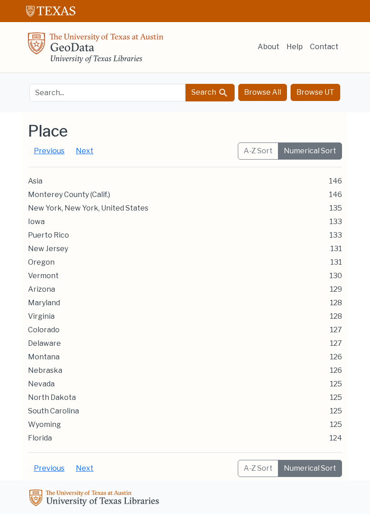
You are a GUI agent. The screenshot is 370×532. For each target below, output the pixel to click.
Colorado (44, 330)
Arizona (41, 289)
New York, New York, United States (88, 208)
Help (295, 46)
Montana (44, 357)
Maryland (44, 302)
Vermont (43, 275)
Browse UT (315, 92)
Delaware (44, 343)
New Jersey (48, 248)
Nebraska (45, 370)
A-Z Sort (258, 151)
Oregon (41, 262)
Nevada (41, 384)
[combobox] (107, 92)
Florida (40, 438)
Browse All (262, 92)
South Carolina (53, 411)
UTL (95, 499)
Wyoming (44, 424)
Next (84, 151)
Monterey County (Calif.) (69, 194)
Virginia (41, 316)
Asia (35, 181)
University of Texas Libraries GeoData (95, 50)
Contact (324, 46)
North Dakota (52, 397)
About (268, 46)
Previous (49, 151)
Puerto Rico (48, 235)
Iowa (36, 221)
